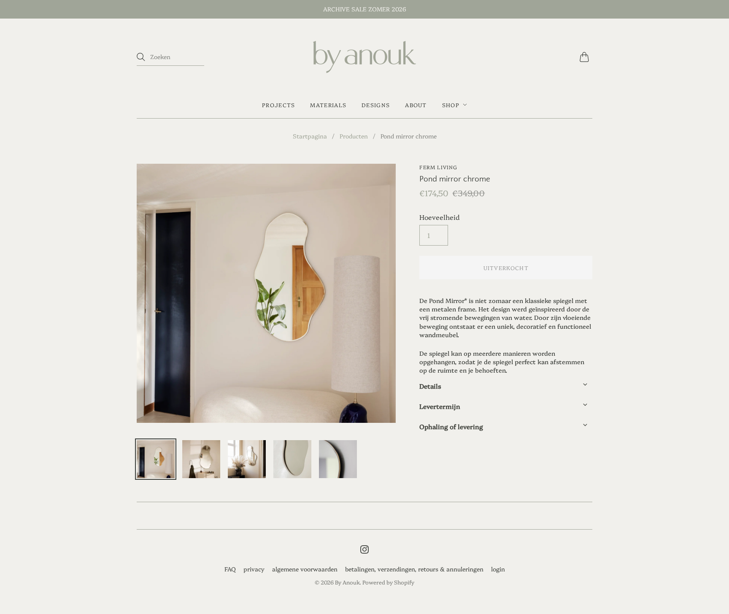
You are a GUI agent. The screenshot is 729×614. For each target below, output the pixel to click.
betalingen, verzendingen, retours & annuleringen (414, 569)
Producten (354, 136)
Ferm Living (438, 166)
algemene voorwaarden (305, 569)
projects (278, 104)
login (498, 569)
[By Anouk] (364, 57)
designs (376, 104)
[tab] (505, 384)
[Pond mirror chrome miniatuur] (156, 459)
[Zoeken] (141, 57)
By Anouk (347, 582)
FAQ (230, 569)
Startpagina (310, 136)
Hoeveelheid (439, 217)
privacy (254, 569)
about (416, 104)
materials (328, 104)
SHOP (450, 104)
